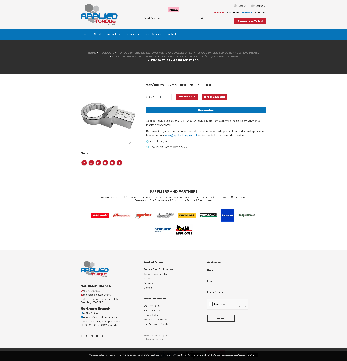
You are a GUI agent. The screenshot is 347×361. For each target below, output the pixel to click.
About (97, 34)
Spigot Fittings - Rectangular (134, 56)
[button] (84, 162)
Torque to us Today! (250, 21)
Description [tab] (206, 110)
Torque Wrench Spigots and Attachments (227, 52)
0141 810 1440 (259, 12)
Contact (171, 34)
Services (131, 34)
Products (111, 34)
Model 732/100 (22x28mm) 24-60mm (214, 56)
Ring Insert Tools (173, 56)
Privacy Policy (151, 315)
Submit (221, 318)
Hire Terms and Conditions (158, 324)
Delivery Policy (152, 305)
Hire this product (214, 97)
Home (84, 34)
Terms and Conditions (155, 319)
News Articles (152, 34)
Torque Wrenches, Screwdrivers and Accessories (155, 52)
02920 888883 (232, 12)
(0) (260, 6)
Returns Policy (152, 310)
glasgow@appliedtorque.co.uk (100, 317)
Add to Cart (185, 96)
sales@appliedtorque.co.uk (181, 135)
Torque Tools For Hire (156, 274)
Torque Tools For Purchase (159, 269)
